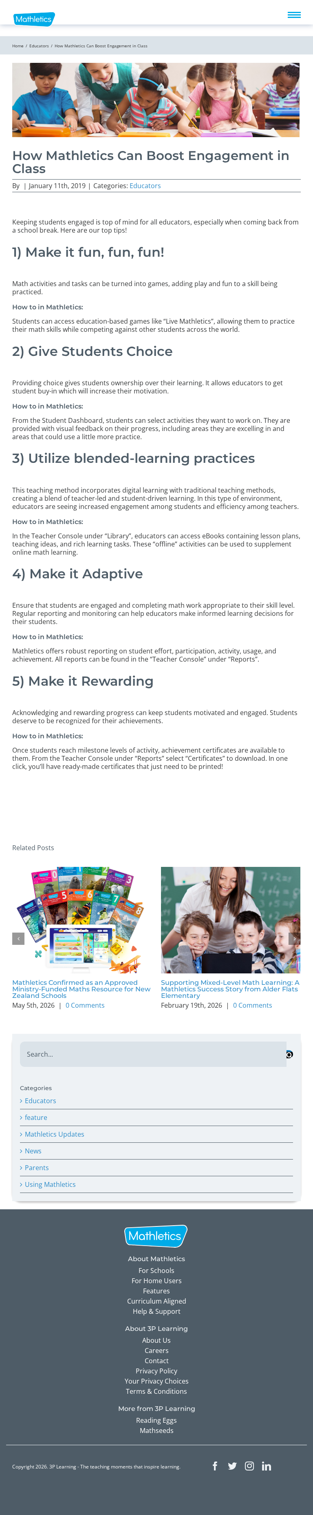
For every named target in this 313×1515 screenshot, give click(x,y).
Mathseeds (157, 1430)
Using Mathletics (50, 1184)
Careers (157, 1350)
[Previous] (18, 939)
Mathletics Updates (54, 1134)
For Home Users (157, 1281)
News (33, 1151)
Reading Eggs (156, 1420)
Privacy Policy (156, 1371)
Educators (145, 185)
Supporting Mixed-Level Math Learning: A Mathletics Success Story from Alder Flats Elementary (230, 989)
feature (36, 1117)
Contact (157, 1361)
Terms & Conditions (156, 1391)
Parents (37, 1168)
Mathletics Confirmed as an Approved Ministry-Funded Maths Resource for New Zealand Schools (81, 989)
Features (156, 1291)
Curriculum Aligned (156, 1301)
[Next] (295, 939)
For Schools (156, 1270)
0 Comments (85, 1005)
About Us (156, 1340)
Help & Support (157, 1311)
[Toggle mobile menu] (294, 15)
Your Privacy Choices (157, 1381)
